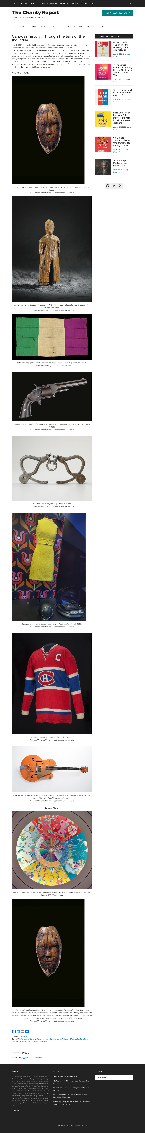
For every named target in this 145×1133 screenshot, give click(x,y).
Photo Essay (24, 1036)
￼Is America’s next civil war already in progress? (122, 92)
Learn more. (16, 1110)
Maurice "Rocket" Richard (27, 1041)
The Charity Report (35, 12)
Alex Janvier (25, 1039)
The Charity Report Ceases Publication (66, 1076)
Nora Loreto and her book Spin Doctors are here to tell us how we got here (121, 117)
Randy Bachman (41, 1041)
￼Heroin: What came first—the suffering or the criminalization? (121, 46)
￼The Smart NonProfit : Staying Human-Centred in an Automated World (122, 70)
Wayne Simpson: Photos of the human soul (121, 163)
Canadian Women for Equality (60, 1039)
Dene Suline (84, 1039)
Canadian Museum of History (39, 1039)
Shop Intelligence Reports (117, 13)
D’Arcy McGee (75, 1039)
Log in (86, 1125)
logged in (25, 1058)
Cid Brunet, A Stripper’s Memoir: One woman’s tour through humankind (122, 142)
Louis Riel (15, 1041)
